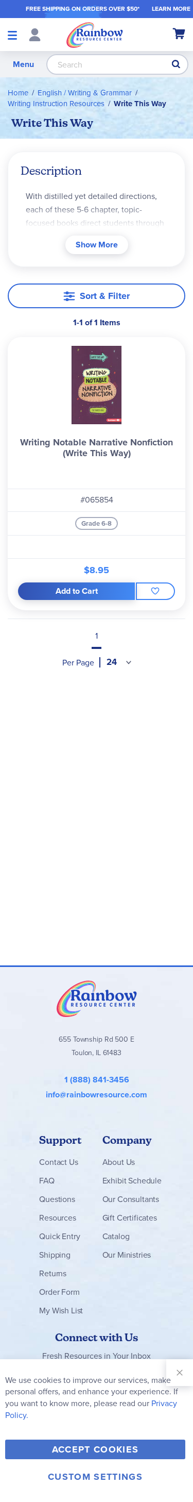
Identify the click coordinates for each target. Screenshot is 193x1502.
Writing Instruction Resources (56, 103)
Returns (52, 1273)
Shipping (55, 1255)
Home (18, 92)
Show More (97, 245)
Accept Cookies (95, 1449)
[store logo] (94, 34)
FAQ (47, 1181)
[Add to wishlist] (155, 591)
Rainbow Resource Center (97, 998)
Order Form (59, 1292)
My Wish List (61, 1310)
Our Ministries (126, 1255)
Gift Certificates (129, 1218)
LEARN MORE (171, 8)
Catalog (116, 1236)
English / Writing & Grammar (85, 92)
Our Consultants (131, 1199)
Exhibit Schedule (132, 1181)
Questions (57, 1199)
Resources (57, 1218)
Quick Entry (59, 1236)
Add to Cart (77, 591)
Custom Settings (95, 1476)
